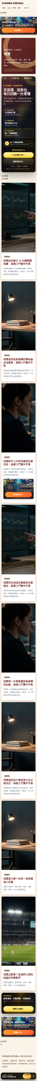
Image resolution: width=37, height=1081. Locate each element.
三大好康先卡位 (18, 155)
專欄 (14, 8)
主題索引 (5, 1061)
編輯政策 (13, 1061)
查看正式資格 (18, 1009)
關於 (19, 8)
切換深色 (26, 8)
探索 (3, 8)
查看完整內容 (18, 161)
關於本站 (22, 1061)
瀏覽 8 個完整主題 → (11, 70)
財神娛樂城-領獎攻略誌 (12, 3)
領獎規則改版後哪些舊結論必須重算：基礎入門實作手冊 (18, 362)
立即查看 (27, 1076)
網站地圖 (30, 1061)
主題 (8, 8)
